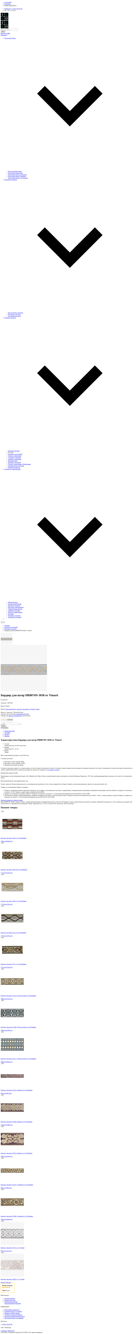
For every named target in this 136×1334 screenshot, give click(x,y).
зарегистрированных (15, 715)
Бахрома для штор (14, 451)
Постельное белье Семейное (17, 176)
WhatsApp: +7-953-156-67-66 (13, 9)
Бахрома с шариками (14, 459)
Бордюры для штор (14, 605)
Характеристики (9, 731)
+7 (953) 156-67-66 (6, 1324)
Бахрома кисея (12, 461)
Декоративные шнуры (15, 609)
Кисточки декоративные (16, 607)
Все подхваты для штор (15, 313)
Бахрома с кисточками (15, 454)
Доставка (7, 732)
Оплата (6, 734)
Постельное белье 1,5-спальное (18, 178)
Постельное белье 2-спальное (17, 174)
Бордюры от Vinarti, (29, 709)
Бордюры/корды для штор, (14, 709)
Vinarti (37, 709)
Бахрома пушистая (14, 467)
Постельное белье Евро (15, 173)
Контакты (7, 4)
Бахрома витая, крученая (16, 466)
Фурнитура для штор (14, 617)
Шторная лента (13, 602)
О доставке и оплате (52, 770)
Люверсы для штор (14, 610)
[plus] (21, 724)
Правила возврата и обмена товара (12, 800)
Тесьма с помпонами (14, 456)
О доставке (7, 2)
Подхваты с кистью (14, 314)
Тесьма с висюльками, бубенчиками (19, 464)
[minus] (1, 724)
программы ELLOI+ (22, 714)
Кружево (11, 614)
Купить (3, 725)
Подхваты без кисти (14, 316)
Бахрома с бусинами (14, 462)
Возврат (7, 736)
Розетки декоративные (15, 612)
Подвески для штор (14, 615)
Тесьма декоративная (14, 604)
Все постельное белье (15, 171)
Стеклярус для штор (14, 457)
